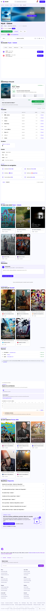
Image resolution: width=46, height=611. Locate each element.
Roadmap (16, 602)
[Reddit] (41, 38)
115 (7, 231)
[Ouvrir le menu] (1, 2)
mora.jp (8, 354)
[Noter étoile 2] (7, 38)
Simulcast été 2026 (27, 578)
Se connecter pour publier (7, 276)
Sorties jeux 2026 (27, 571)
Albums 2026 (26, 587)
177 (18, 231)
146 (3, 231)
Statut (43, 604)
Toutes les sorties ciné (5, 574)
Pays (22, 47)
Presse (31, 602)
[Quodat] (2, 549)
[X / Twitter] (35, 38)
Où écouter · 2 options (32, 15)
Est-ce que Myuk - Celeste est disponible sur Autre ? (13, 502)
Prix (19, 602)
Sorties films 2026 (4, 571)
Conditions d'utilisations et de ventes (7, 604)
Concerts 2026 (26, 594)
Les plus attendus (4, 573)
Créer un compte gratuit (9, 523)
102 (21, 258)
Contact (34, 602)
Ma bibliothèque (40, 85)
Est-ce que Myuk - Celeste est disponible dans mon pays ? (14, 506)
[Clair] (42, 608)
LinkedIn (4, 557)
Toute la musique (27, 590)
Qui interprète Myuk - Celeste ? (8, 499)
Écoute (42, 117)
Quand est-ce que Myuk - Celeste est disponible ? (12, 484)
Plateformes (16, 47)
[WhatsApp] (39, 38)
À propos (2, 602)
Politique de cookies (37, 604)
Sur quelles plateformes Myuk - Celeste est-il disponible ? (14, 489)
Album (43, 8)
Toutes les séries (4, 582)
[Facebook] (37, 38)
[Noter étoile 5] (11, 38)
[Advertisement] (23, 67)
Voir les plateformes (14, 34)
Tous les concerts (27, 597)
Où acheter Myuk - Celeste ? (8, 492)
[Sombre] (44, 608)
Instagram (9, 557)
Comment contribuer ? (9, 602)
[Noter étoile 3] (8, 38)
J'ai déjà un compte (19, 523)
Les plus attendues (4, 580)
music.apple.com (10, 356)
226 (3, 258)
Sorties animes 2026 (27, 580)
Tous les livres (3, 597)
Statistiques (24, 602)
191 (18, 258)
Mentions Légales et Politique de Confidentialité (23, 604)
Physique (10, 47)
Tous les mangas (4, 590)
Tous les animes (26, 582)
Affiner (6, 47)
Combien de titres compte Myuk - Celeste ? (11, 496)
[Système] (40, 609)
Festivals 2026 (26, 596)
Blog (28, 602)
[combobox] (20, 2)
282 (33, 231)
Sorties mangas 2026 (4, 587)
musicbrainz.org (12, 352)
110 (36, 231)
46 (6, 258)
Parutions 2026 (3, 594)
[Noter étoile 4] (10, 38)
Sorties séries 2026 (4, 578)
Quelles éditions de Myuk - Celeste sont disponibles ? (13, 509)
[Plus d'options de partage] (43, 38)
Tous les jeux (26, 574)
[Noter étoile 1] (6, 38)
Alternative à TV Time (41, 602)
